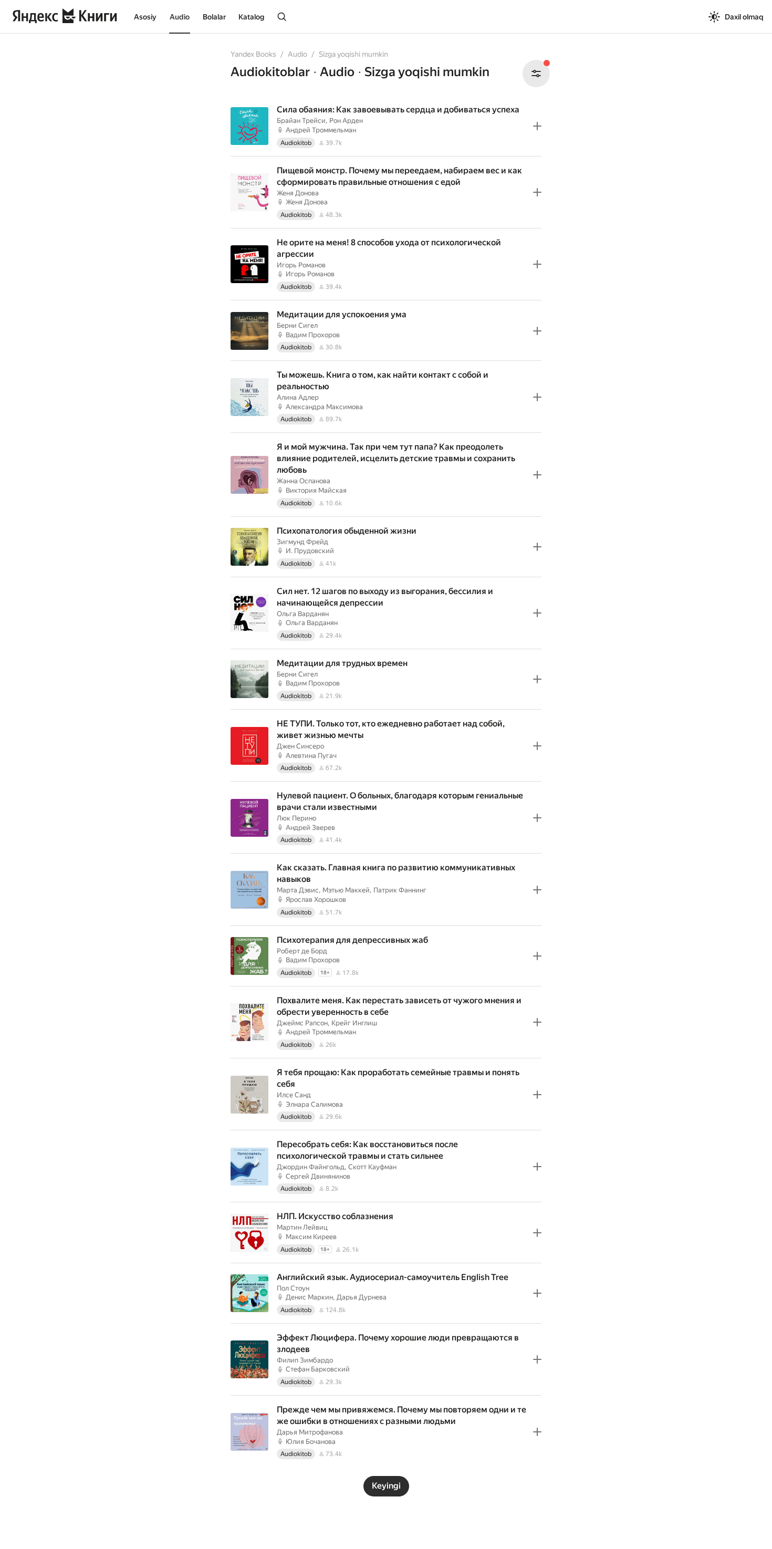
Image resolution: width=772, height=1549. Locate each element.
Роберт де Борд (302, 951)
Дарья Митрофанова (310, 1432)
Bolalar (214, 17)
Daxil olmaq (744, 17)
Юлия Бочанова (311, 1442)
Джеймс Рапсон (302, 1023)
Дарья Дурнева (362, 1297)
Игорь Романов (301, 265)
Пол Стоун (293, 1288)
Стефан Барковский (318, 1369)
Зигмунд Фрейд (302, 542)
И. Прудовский (310, 551)
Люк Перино (296, 818)
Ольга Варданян (303, 614)
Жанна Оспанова (303, 481)
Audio (180, 17)
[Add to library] (537, 126)
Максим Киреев (311, 1237)
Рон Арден (346, 120)
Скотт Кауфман (372, 1167)
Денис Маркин (309, 1297)
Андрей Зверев (310, 827)
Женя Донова (298, 193)
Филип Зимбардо (305, 1360)
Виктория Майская (316, 490)
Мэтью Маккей (346, 890)
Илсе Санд (294, 1095)
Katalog (251, 17)
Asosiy (145, 17)
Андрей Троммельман (321, 130)
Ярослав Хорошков (316, 899)
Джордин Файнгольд (311, 1167)
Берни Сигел (297, 325)
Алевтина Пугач (311, 756)
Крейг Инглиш (354, 1023)
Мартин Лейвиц (302, 1227)
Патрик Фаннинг (399, 890)
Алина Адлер (298, 397)
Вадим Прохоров (313, 335)
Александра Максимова (324, 407)
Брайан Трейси (301, 120)
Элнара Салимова (314, 1104)
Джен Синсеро (300, 746)
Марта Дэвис (298, 890)
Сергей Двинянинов (318, 1176)
